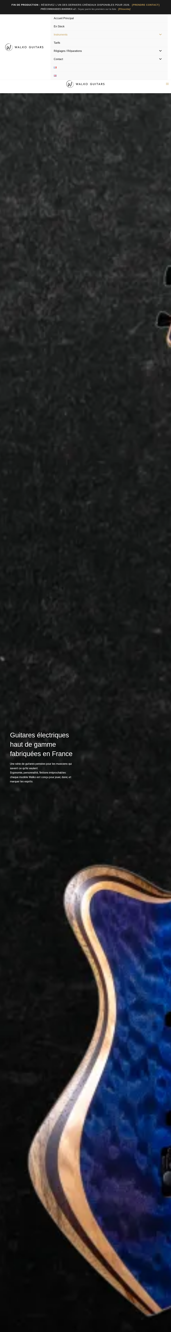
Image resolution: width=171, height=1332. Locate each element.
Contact (58, 59)
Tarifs (57, 42)
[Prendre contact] (146, 5)
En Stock (59, 26)
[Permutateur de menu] (159, 35)
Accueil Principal (64, 18)
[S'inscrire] (124, 9)
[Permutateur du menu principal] (167, 84)
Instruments (60, 34)
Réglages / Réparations (68, 51)
